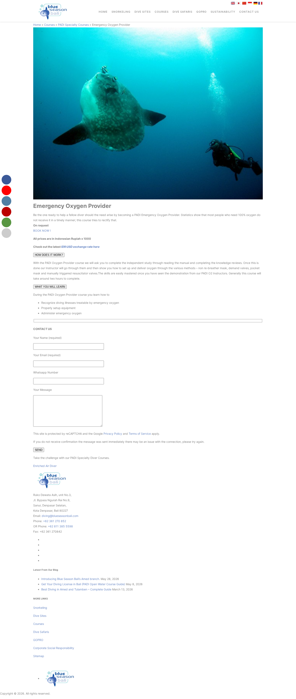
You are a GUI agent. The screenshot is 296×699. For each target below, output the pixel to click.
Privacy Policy (112, 433)
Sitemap (38, 656)
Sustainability (223, 11)
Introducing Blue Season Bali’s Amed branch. (70, 579)
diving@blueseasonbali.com (60, 516)
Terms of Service (140, 433)
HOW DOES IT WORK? (49, 254)
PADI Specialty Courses (73, 24)
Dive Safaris (182, 11)
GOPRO (201, 11)
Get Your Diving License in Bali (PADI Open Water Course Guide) (83, 584)
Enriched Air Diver (45, 466)
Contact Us (249, 11)
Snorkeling (121, 11)
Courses (162, 11)
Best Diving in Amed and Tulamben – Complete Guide (76, 589)
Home (103, 11)
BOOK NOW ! (42, 230)
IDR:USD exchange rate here (80, 246)
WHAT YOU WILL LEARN (50, 286)
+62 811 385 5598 (60, 526)
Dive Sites (143, 11)
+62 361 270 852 (54, 521)
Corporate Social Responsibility (54, 648)
